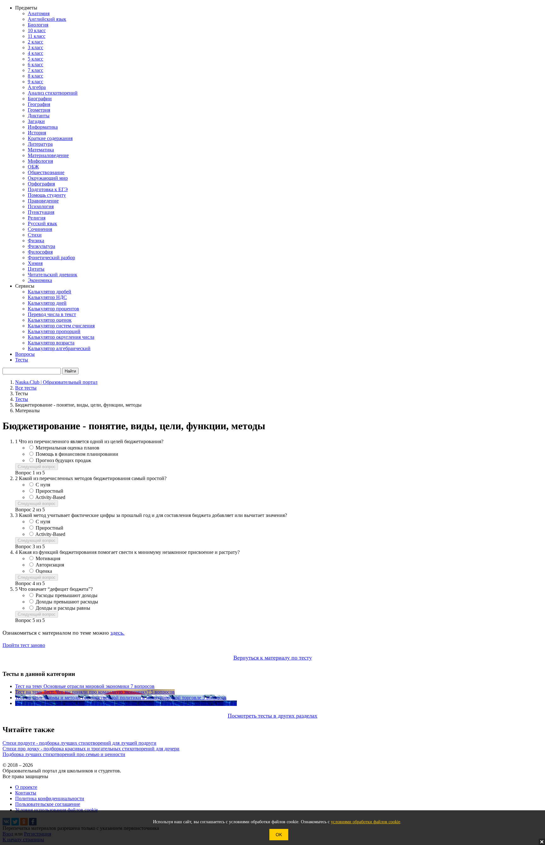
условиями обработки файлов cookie (365, 821)
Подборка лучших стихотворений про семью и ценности (64, 754)
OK (279, 834)
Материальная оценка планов (67, 447)
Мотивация (48, 558)
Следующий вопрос (37, 466)
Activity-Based (50, 497)
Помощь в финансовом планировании (77, 454)
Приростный (49, 491)
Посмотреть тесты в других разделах (272, 716)
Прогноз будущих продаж (63, 460)
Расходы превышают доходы (66, 595)
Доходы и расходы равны (63, 608)
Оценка (44, 571)
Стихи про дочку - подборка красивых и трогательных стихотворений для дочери (91, 748)
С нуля (43, 484)
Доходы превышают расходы (67, 601)
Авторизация (50, 564)
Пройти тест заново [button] (24, 645)
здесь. (117, 633)
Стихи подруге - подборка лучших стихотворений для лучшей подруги (79, 743)
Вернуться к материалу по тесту (272, 657)
